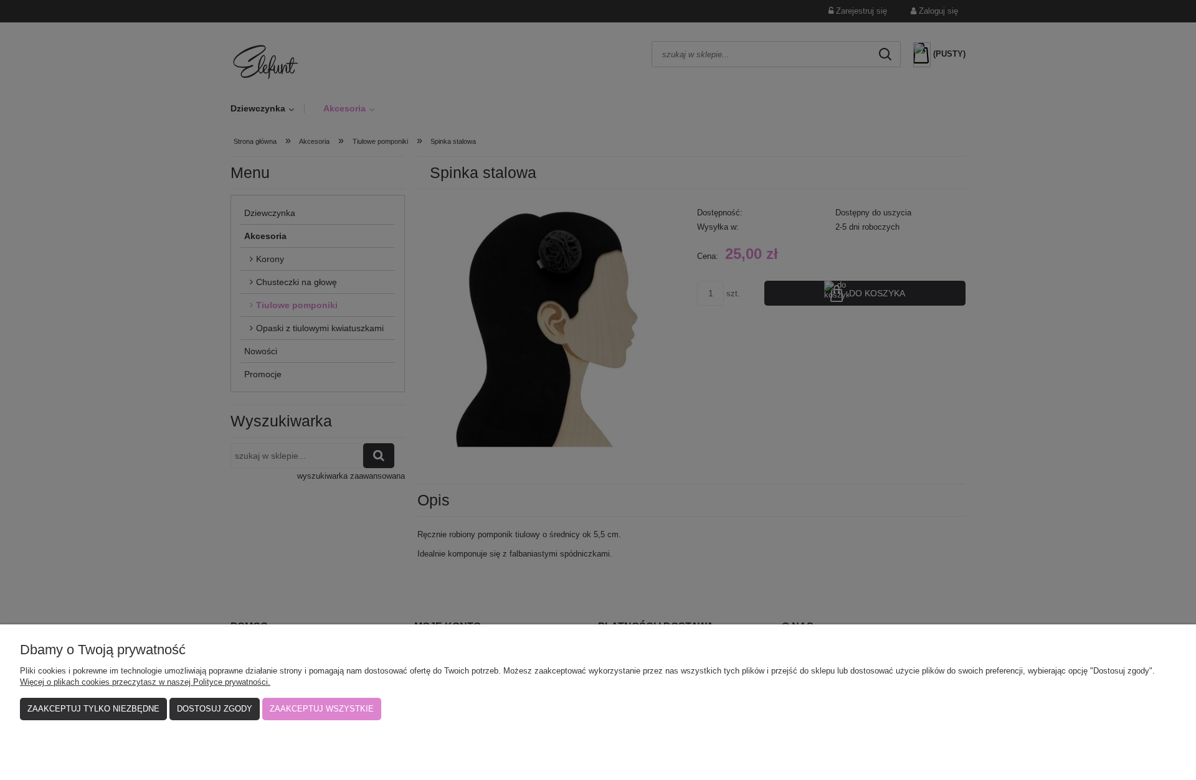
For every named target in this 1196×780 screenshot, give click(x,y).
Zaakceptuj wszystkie (322, 708)
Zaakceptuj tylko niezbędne (93, 708)
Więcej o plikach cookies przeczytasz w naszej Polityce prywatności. (145, 682)
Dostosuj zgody (214, 708)
